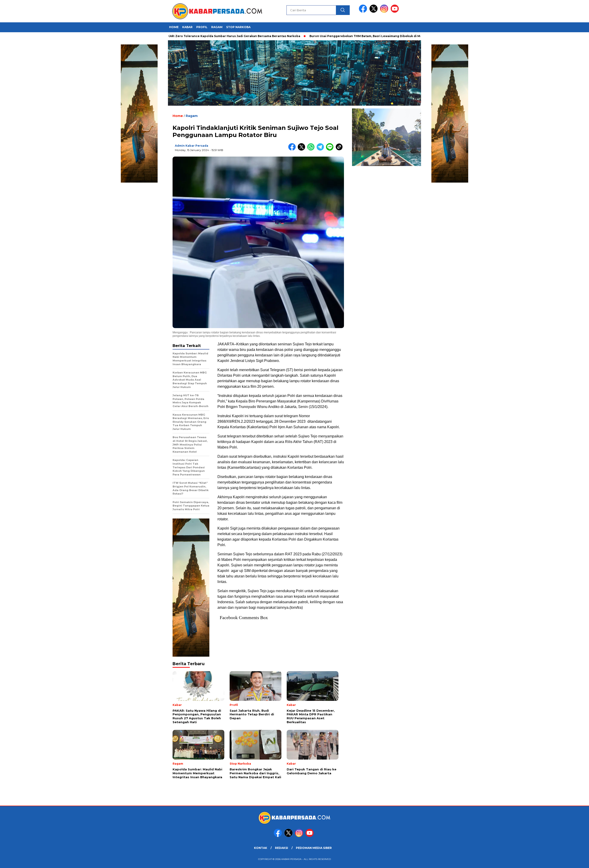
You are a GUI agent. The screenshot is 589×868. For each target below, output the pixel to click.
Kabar (187, 27)
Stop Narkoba (238, 27)
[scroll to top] (567, 861)
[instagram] (385, 11)
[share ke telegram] (321, 149)
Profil (202, 27)
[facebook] (364, 11)
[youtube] (395, 11)
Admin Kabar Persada (191, 145)
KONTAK (260, 848)
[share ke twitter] (302, 149)
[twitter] (374, 11)
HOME (174, 27)
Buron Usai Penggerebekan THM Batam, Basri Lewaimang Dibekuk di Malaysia (340, 36)
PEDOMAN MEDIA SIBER (314, 848)
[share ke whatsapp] (312, 149)
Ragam (216, 27)
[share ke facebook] (293, 149)
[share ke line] (330, 149)
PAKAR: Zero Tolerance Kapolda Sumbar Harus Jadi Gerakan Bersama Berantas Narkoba (202, 36)
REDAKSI (281, 848)
